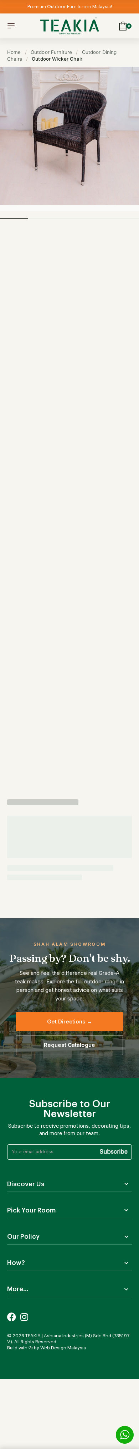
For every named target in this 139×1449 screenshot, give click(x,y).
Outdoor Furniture (51, 52)
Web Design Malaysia (63, 1347)
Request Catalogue (69, 1045)
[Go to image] (14, 218)
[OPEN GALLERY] (69, 136)
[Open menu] (11, 26)
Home (14, 52)
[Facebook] (11, 1316)
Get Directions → (69, 1021)
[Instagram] (24, 1316)
